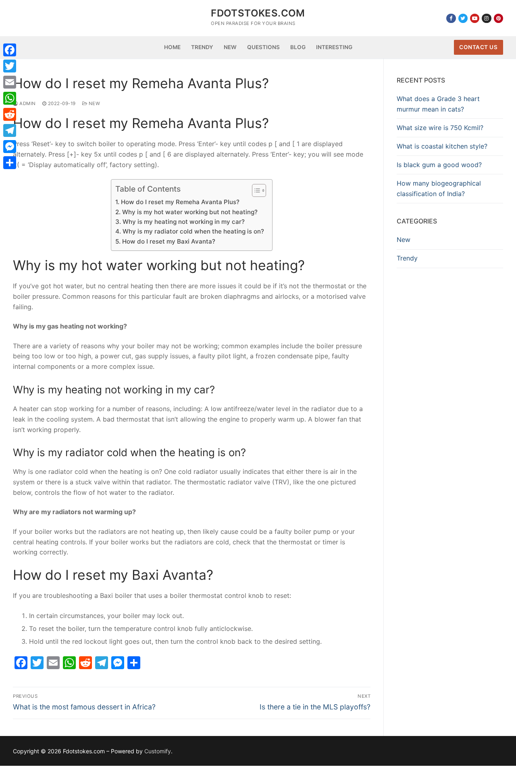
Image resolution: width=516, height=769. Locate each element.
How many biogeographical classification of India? (439, 188)
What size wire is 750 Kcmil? (440, 128)
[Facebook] (451, 18)
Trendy (407, 258)
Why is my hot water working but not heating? (189, 212)
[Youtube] (474, 18)
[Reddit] (10, 114)
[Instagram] (486, 18)
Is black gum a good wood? (439, 165)
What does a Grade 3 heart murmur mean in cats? (438, 104)
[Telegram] (10, 130)
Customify (157, 751)
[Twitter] (463, 18)
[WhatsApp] (10, 98)
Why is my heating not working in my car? (183, 221)
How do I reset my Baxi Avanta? (168, 241)
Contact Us (478, 47)
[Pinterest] (498, 18)
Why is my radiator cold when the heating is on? (193, 231)
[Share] (10, 163)
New (93, 103)
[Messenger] (10, 147)
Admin (27, 103)
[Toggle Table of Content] (255, 190)
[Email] (10, 82)
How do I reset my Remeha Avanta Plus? (180, 202)
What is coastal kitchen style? (442, 146)
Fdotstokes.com (258, 13)
